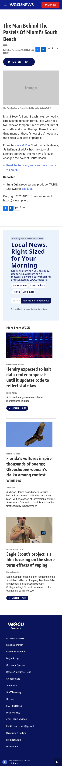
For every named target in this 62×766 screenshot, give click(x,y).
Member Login (13, 740)
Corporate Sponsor (15, 665)
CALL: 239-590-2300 (16, 719)
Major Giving (12, 658)
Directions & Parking (16, 733)
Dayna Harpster (13, 572)
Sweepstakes (13, 679)
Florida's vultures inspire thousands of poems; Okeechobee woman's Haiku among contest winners (29, 469)
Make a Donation (14, 645)
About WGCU (12, 685)
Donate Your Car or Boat (18, 672)
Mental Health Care (14, 549)
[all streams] (58, 762)
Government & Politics (15, 364)
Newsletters (12, 746)
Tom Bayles (11, 487)
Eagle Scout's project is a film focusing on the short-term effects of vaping (30, 559)
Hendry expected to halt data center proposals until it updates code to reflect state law (28, 377)
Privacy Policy (13, 713)
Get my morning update (36, 300)
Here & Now (22, 145)
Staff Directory (13, 692)
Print (55, 48)
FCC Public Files (14, 706)
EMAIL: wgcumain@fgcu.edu (20, 726)
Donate (51, 4)
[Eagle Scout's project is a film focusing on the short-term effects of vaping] (29, 530)
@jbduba (27, 188)
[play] (5, 762)
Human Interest (13, 453)
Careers (10, 699)
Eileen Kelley (11, 393)
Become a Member (16, 652)
